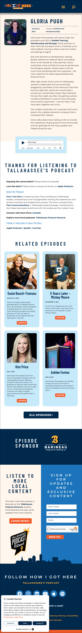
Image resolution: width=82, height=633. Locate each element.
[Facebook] (19, 593)
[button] (63, 7)
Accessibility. (72, 616)
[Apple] (53, 593)
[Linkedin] (36, 593)
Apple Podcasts (14, 228)
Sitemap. (54, 616)
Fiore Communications (17, 205)
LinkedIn (36, 213)
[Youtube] (45, 593)
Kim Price (21, 366)
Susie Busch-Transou (21, 293)
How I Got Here (14, 196)
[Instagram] (28, 593)
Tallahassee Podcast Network (51, 218)
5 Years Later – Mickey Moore (60, 295)
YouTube (36, 228)
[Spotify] (62, 593)
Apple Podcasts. (65, 186)
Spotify (27, 228)
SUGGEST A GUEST (54, 606)
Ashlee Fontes (60, 372)
